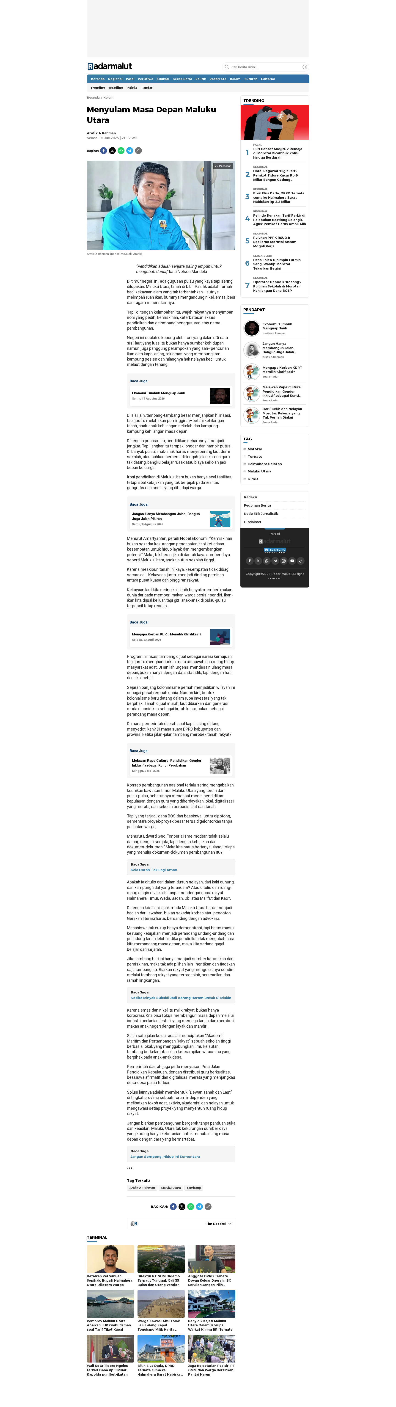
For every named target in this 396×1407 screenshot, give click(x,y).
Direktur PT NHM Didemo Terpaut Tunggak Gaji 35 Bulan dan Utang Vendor (159, 1280)
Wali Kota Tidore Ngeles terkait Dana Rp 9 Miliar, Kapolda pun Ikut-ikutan (107, 1370)
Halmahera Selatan (265, 464)
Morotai (255, 449)
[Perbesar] (161, 247)
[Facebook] (103, 150)
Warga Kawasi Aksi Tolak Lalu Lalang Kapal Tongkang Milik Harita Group (159, 1327)
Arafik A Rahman (101, 133)
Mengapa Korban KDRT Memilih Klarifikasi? (282, 370)
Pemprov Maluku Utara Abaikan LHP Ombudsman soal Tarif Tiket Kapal (109, 1325)
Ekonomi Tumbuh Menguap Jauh (277, 326)
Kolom (108, 97)
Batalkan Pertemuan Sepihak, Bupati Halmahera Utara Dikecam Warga (109, 1280)
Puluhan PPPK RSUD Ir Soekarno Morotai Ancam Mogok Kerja (274, 242)
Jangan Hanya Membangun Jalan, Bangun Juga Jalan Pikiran (278, 350)
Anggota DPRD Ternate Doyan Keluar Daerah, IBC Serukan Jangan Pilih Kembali (209, 1282)
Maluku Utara (171, 1187)
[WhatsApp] (121, 150)
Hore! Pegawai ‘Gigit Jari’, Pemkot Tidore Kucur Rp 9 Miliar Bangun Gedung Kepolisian (275, 177)
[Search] (305, 67)
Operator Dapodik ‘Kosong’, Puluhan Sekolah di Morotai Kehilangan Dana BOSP (277, 286)
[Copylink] (138, 150)
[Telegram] (129, 150)
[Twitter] (112, 150)
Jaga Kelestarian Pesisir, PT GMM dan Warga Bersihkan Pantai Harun (211, 1370)
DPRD (253, 479)
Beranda (93, 97)
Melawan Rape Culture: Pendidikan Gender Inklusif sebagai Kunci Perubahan (282, 393)
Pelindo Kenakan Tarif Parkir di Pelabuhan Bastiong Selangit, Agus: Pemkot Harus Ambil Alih (279, 220)
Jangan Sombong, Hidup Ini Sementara (165, 1157)
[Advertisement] (198, 43)
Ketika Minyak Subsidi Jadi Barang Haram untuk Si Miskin (181, 998)
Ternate (255, 457)
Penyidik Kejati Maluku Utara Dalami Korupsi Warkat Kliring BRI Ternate (210, 1325)
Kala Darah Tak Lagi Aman (154, 870)
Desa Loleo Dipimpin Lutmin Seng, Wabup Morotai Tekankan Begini (277, 264)
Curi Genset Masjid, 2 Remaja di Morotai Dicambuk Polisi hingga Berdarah (277, 153)
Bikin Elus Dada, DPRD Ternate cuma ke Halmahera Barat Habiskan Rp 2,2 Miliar (160, 1372)
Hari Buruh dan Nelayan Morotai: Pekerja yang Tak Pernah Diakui (282, 413)
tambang (194, 1187)
